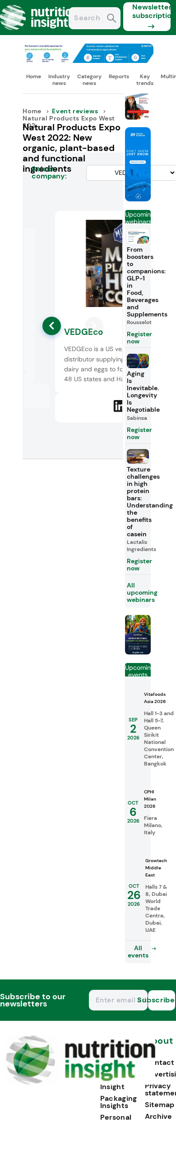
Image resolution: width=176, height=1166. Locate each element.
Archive (158, 1116)
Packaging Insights (118, 1102)
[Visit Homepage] (39, 32)
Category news (89, 79)
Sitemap (159, 1104)
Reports (119, 76)
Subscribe (161, 1000)
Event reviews (75, 111)
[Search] (111, 19)
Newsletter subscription (151, 11)
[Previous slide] (51, 325)
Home (33, 76)
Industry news (59, 79)
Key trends (144, 79)
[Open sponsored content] (88, 60)
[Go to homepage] (80, 1082)
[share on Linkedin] (119, 406)
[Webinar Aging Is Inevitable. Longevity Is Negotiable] (138, 652)
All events (138, 951)
